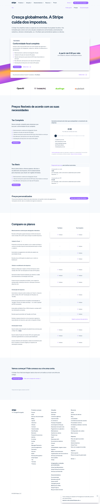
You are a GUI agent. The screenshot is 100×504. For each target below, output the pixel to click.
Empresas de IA (55, 439)
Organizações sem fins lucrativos (59, 453)
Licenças (73, 427)
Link (32, 443)
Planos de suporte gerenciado (78, 455)
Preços (55, 2)
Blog (72, 416)
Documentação (84, 7)
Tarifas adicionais (55, 152)
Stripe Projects (55, 487)
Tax (13, 7)
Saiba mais (26, 67)
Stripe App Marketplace (57, 467)
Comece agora (17, 378)
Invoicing (33, 439)
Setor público (54, 457)
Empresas (53, 412)
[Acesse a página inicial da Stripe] (13, 410)
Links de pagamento (36, 447)
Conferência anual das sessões (79, 420)
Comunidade (74, 418)
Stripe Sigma (34, 457)
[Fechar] (97, 496)
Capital (33, 420)
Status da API (54, 481)
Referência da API (55, 479)
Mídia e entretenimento (57, 451)
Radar (32, 453)
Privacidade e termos (76, 422)
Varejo (52, 459)
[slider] (70, 135)
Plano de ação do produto (77, 439)
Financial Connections (36, 435)
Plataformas (54, 435)
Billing (32, 418)
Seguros (53, 449)
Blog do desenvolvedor (57, 489)
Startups (53, 414)
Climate (33, 424)
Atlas (32, 414)
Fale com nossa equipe (80, 2)
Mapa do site (74, 429)
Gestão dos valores (56, 433)
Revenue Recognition (36, 455)
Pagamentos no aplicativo (57, 429)
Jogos (52, 445)
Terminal (33, 461)
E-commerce (54, 420)
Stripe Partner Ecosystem (57, 469)
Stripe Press (74, 445)
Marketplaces (54, 431)
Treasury (33, 464)
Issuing (33, 441)
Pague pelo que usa (57, 165)
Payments (34, 449)
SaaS (52, 437)
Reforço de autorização (37, 416)
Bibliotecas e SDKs (56, 485)
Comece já (16, 67)
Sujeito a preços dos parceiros (80, 319)
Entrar (69, 2)
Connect (33, 427)
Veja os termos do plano (76, 154)
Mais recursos (74, 433)
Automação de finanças (57, 424)
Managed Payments (36, 445)
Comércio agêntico (56, 416)
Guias (72, 412)
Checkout (33, 422)
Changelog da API (55, 483)
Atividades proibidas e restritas (79, 424)
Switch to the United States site (71, 500)
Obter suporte (74, 453)
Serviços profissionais (56, 455)
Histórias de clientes (76, 414)
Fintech (53, 443)
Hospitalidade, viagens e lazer (58, 447)
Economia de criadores (57, 441)
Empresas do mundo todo (57, 427)
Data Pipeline (34, 431)
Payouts (33, 451)
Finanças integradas (56, 422)
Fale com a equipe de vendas (78, 198)
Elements (33, 433)
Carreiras (73, 441)
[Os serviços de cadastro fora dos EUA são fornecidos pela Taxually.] (21, 241)
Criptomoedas (35, 429)
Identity (33, 437)
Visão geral (69, 7)
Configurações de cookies (77, 431)
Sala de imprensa (75, 443)
